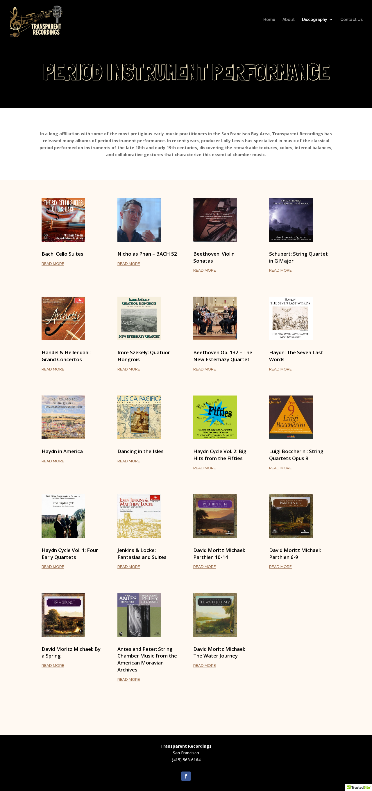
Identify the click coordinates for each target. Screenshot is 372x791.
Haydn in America (62, 451)
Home (269, 19)
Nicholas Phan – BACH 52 (147, 253)
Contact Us (351, 19)
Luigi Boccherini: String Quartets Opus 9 (296, 455)
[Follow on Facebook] (186, 776)
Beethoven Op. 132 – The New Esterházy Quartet (222, 356)
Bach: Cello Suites (62, 253)
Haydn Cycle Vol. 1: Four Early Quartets (70, 553)
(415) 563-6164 (186, 760)
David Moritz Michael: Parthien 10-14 (219, 553)
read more (53, 263)
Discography (314, 19)
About (288, 19)
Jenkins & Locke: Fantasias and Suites (142, 553)
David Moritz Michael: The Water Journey (219, 652)
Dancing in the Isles (140, 451)
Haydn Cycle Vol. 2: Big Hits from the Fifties (219, 455)
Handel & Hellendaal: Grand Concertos (66, 356)
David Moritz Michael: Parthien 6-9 (295, 553)
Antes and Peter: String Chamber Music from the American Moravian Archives (147, 659)
